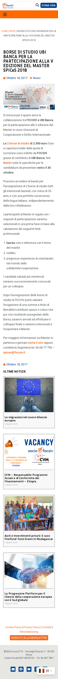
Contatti (47, 627)
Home (5, 31)
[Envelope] (13, 669)
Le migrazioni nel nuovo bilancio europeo (26, 418)
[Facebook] (21, 669)
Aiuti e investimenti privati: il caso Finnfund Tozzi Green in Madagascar (29, 537)
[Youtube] (29, 669)
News (13, 31)
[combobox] (25, 4)
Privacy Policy (31, 627)
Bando (7, 162)
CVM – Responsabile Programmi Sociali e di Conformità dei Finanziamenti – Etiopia (26, 478)
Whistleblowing (29, 631)
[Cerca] (37, 5)
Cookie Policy (13, 627)
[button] (5, 14)
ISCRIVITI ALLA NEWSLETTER (29, 637)
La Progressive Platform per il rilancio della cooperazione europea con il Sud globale (28, 597)
